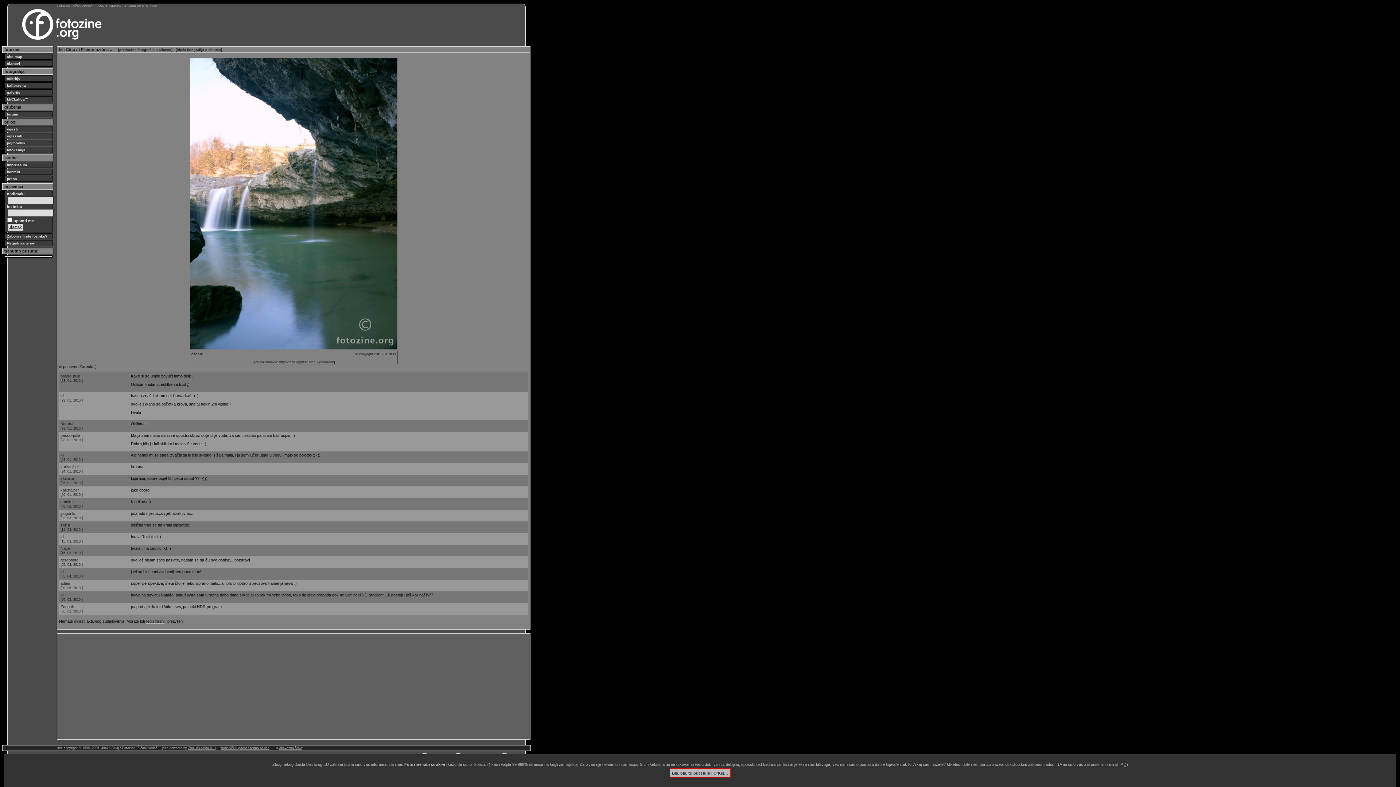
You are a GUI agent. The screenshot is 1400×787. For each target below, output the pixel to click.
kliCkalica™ (17, 99)
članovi (13, 64)
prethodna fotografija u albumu (145, 50)
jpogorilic (68, 513)
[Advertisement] (278, 686)
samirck (68, 502)
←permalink (325, 362)
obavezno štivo (290, 748)
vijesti (12, 129)
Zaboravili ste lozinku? (27, 236)
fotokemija (16, 150)
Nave (65, 548)
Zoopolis (68, 606)
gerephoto (69, 560)
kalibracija (16, 85)
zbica (65, 525)
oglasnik (14, 136)
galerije (13, 92)
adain (65, 583)
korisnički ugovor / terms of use (245, 748)
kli (61, 49)
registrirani (155, 621)
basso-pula (70, 376)
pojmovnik (16, 143)
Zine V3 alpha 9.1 (201, 748)
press (12, 179)
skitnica (67, 478)
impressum (17, 165)
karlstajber (70, 467)
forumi (12, 114)
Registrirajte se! (21, 243)
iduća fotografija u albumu (199, 50)
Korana (67, 424)
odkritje (13, 79)
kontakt (13, 172)
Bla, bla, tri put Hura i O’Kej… (700, 773)
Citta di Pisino (79, 49)
